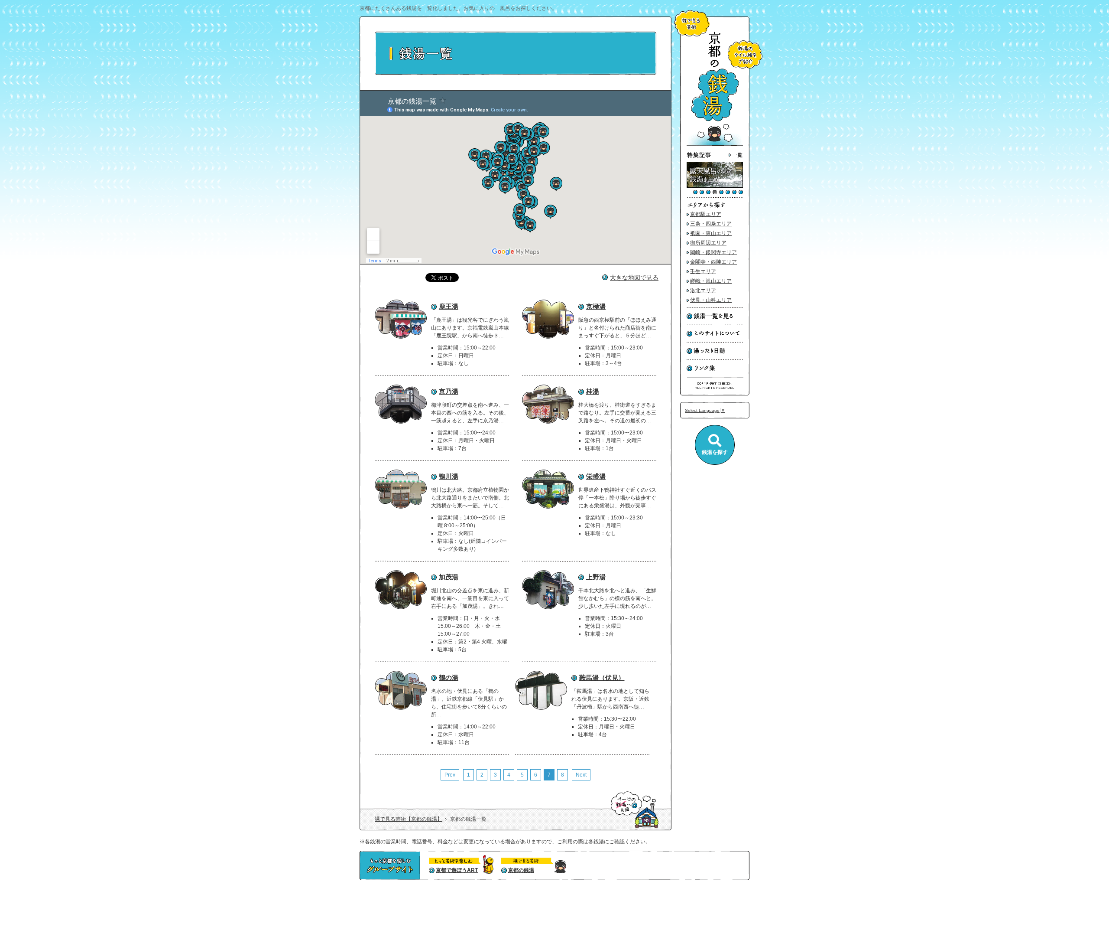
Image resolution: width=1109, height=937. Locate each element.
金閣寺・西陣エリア (713, 262)
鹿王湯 (448, 306)
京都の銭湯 (521, 870)
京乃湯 (448, 391)
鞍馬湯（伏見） (602, 677)
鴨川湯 (448, 476)
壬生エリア (703, 271)
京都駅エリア (705, 214)
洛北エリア (703, 290)
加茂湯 (448, 577)
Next (581, 775)
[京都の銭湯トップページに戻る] (715, 144)
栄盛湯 (596, 476)
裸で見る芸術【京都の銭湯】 (408, 819)
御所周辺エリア (708, 243)
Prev (449, 775)
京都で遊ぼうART (457, 870)
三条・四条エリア (711, 224)
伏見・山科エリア (711, 300)
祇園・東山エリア (711, 233)
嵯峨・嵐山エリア (711, 281)
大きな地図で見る (634, 277)
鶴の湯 (448, 677)
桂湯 (592, 391)
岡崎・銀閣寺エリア (713, 252)
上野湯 (596, 577)
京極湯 (596, 306)
